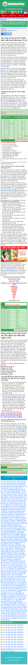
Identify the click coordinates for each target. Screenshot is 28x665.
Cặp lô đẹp (3, 648)
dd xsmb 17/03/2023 (19, 506)
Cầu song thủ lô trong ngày (15, 500)
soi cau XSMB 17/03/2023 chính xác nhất (14, 595)
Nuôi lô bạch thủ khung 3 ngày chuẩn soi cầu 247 (12, 464)
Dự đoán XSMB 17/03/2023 (16, 526)
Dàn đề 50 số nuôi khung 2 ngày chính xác (17, 467)
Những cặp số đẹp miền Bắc (9, 554)
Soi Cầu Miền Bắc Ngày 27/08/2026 (13, 630)
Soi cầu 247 (12, 15)
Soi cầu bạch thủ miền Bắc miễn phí (13, 570)
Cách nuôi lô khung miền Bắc (12, 491)
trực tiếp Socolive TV (11, 650)
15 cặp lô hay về (11, 481)
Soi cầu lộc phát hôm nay (11, 582)
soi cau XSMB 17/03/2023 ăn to (16, 595)
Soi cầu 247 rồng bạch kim (16, 565)
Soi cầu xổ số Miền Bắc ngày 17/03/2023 (15, 590)
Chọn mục (21, 15)
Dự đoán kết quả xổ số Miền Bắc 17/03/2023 (13, 508)
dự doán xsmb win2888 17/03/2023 (16, 530)
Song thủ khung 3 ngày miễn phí (12, 607)
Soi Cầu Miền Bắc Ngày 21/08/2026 (13, 644)
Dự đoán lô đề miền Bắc (15, 513)
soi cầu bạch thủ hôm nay (13, 570)
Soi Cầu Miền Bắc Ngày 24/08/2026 (13, 637)
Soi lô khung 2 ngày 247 (11, 606)
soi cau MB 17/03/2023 (7, 584)
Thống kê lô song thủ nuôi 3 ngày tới (13, 612)
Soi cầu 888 (10, 568)
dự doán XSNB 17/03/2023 (13, 532)
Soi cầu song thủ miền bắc (12, 589)
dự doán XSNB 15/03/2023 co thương (11, 531)
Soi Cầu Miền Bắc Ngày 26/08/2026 (13, 632)
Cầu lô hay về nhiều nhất (15, 499)
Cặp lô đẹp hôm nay (6, 495)
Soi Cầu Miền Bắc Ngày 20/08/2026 (13, 646)
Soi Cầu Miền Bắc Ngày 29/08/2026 (13, 625)
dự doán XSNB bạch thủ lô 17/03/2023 (14, 539)
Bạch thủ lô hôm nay (9, 485)
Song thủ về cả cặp (15, 610)
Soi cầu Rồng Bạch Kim (18, 585)
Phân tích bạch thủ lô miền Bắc (12, 556)
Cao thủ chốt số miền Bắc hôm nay (13, 493)
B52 (4, 651)
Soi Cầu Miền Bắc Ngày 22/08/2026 (13, 642)
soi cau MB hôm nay (21, 584)
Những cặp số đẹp (19, 553)
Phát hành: (4, 30)
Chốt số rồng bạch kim (15, 503)
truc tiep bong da (19, 650)
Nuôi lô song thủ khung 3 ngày (9, 556)
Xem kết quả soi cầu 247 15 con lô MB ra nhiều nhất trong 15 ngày (14, 616)
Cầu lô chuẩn (4, 497)
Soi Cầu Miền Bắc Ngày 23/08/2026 (13, 639)
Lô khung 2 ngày (18, 548)
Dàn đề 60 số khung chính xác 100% (14, 648)
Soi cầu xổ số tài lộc (7, 592)
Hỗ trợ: (3, 32)
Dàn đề (21, 505)
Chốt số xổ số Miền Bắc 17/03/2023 (13, 504)
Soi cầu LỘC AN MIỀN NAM (13, 578)
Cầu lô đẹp (4, 499)
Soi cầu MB (23, 582)
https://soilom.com (5, 18)
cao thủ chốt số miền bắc (13, 492)
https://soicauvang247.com (19, 18)
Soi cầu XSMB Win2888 (15, 602)
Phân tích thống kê (19, 557)
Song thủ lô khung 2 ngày (15, 609)
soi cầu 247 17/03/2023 (18, 562)
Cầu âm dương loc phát (20, 495)
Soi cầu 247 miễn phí (16, 564)
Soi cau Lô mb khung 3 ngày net (17, 576)
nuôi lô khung (22, 554)
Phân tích (12, 22)
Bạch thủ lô (7, 483)
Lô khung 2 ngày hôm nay (13, 549)
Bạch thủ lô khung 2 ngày (13, 486)
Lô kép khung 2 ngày (15, 547)
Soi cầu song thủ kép (7, 587)
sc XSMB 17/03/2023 (14, 561)
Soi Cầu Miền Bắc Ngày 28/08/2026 (13, 627)
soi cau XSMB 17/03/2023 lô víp (13, 597)
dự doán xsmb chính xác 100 (13, 527)
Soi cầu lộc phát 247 (9, 581)
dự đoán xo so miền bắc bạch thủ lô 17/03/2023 (12, 516)
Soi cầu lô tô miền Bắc (7, 578)
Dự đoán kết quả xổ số (7, 508)
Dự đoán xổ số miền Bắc (8, 516)
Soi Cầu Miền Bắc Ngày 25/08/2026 (13, 634)
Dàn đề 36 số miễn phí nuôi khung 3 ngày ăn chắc (12, 469)
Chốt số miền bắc (12, 502)
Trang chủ (4, 15)
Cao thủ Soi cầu (21, 494)
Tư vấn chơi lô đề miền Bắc (11, 615)
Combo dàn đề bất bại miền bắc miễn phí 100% (14, 478)
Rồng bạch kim (12, 30)
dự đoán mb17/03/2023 (20, 514)
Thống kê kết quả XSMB (13, 612)
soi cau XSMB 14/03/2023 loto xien (11, 592)
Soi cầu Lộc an (19, 578)
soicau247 (4, 19)
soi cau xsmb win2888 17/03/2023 (14, 603)
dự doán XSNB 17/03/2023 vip (12, 539)
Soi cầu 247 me (5, 564)
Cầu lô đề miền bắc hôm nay (17, 497)
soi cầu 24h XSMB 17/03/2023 (15, 567)
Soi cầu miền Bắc (6, 585)
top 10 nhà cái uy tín (10, 651)
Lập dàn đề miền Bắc (14, 545)
